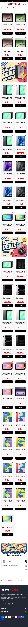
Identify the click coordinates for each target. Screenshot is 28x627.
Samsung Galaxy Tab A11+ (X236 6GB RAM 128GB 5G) (20, 124)
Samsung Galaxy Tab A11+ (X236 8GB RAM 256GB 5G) (7, 124)
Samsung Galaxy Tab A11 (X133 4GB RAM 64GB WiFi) (7, 324)
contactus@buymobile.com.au (9, 1)
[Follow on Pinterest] (12, 604)
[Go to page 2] (16, 539)
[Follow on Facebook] (2, 604)
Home (2, 7)
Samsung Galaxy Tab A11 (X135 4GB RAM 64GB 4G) (7, 149)
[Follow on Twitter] (6, 604)
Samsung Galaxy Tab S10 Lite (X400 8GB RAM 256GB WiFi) (7, 374)
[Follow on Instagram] (9, 604)
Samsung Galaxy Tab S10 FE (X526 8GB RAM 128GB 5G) (7, 226)
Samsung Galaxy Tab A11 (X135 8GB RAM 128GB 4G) (7, 98)
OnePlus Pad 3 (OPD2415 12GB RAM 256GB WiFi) (20, 400)
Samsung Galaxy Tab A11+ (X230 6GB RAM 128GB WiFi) (7, 273)
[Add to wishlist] (12, 12)
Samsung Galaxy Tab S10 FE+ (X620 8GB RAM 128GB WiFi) (7, 527)
